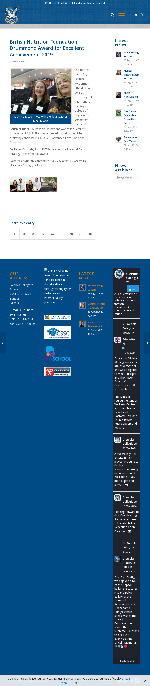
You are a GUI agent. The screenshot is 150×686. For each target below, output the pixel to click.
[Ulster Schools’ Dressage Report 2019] (147, 343)
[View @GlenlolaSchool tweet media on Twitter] (129, 531)
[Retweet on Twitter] (124, 323)
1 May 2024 (129, 352)
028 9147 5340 (52, 2)
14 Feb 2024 (129, 571)
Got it (75, 683)
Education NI (130, 341)
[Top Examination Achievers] (3, 343)
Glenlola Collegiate (130, 441)
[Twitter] (136, 15)
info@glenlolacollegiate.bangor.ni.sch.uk (83, 2)
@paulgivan (121, 362)
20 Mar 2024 (129, 448)
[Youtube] (142, 15)
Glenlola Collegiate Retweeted (129, 328)
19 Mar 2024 (129, 506)
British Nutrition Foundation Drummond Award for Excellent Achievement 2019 (47, 48)
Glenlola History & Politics (129, 563)
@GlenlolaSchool (125, 366)
